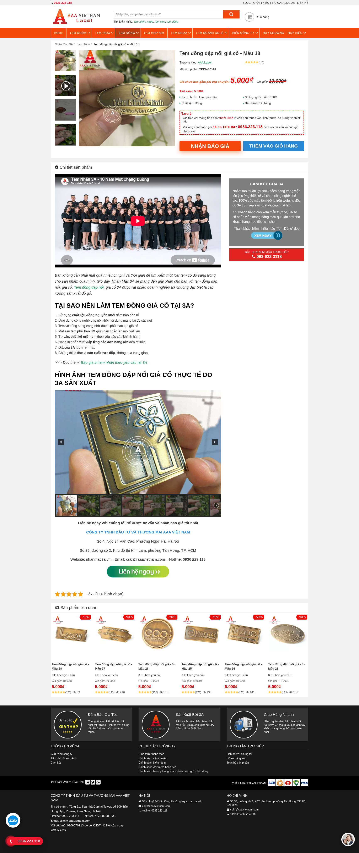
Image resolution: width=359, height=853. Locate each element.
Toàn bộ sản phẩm (238, 762)
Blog (247, 2)
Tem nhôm (78, 32)
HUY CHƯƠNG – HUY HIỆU (282, 32)
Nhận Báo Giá (210, 146)
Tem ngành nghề (210, 32)
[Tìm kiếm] (231, 14)
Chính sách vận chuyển (153, 758)
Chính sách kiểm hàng (152, 762)
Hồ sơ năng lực (236, 758)
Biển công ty (243, 32)
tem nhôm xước (143, 21)
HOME (58, 32)
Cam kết (56, 762)
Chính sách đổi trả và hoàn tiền (157, 767)
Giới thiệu (261, 2)
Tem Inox (102, 32)
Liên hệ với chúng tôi (239, 753)
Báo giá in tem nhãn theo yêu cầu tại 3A (114, 362)
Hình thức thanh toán (151, 753)
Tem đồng (126, 32)
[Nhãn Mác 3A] (76, 26)
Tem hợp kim (154, 32)
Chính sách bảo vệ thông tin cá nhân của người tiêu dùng (173, 771)
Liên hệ (302, 2)
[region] (138, 453)
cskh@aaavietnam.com (156, 806)
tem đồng (172, 21)
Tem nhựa (179, 32)
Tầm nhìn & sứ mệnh (63, 758)
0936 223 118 (63, 2)
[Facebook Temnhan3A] (87, 783)
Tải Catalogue (283, 2)
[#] (272, 785)
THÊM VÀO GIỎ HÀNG (273, 146)
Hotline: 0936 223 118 (154, 810)
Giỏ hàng (263, 16)
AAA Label (204, 62)
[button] (61, 442)
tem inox (160, 21)
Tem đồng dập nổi (89, 287)
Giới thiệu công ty (61, 753)
